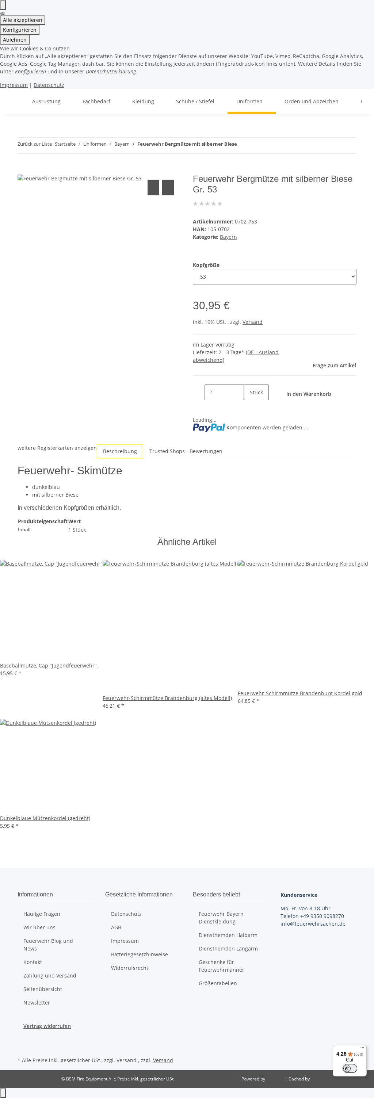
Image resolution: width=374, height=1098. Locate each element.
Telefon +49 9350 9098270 (312, 916)
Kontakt (32, 962)
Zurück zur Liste (35, 144)
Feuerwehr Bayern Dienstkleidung (221, 917)
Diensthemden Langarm (228, 948)
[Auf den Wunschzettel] (168, 187)
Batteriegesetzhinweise (139, 954)
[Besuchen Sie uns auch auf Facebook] (23, 1038)
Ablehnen (15, 39)
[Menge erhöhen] (250, 408)
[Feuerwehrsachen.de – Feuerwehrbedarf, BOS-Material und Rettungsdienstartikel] (14, 101)
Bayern (228, 236)
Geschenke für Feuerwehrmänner (221, 966)
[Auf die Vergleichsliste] (153, 187)
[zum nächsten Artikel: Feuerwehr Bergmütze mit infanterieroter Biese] (256, 145)
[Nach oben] (3, 1093)
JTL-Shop (275, 1079)
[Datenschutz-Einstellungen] (3, 5)
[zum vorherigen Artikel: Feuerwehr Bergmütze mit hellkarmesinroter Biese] (243, 145)
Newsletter (36, 1002)
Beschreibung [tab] (120, 451)
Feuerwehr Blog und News (48, 944)
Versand (253, 321)
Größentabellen (218, 983)
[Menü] (362, 1049)
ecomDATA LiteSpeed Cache (339, 1079)
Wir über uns (39, 927)
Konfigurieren (20, 29)
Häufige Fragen (41, 913)
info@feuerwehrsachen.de (313, 923)
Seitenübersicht (42, 989)
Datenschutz (49, 84)
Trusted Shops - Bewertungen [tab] (185, 451)
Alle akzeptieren (22, 19)
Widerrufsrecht (129, 967)
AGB (116, 927)
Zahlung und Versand (49, 975)
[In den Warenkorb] (23, 170)
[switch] (350, 1068)
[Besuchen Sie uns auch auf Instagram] (23, 1046)
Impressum (14, 84)
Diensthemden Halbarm (228, 934)
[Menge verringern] (199, 392)
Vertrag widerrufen (47, 1025)
